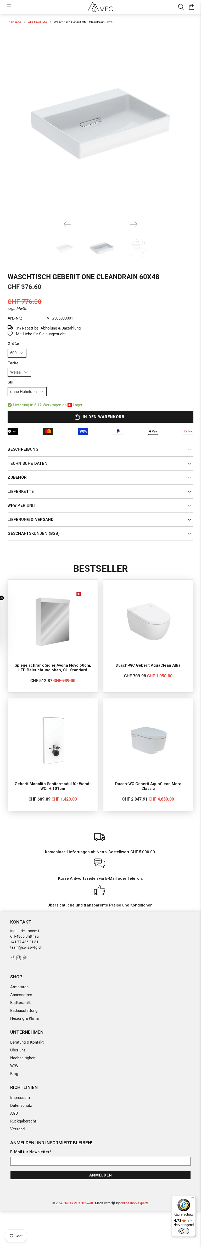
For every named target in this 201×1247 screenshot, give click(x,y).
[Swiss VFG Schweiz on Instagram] (18, 959)
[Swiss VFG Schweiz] (100, 7)
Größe (13, 343)
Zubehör (17, 477)
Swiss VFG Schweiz (78, 1203)
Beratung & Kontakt (27, 1042)
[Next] (134, 224)
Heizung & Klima (24, 1018)
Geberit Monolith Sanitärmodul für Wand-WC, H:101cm (53, 786)
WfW (14, 1066)
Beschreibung (23, 449)
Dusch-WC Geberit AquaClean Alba (148, 665)
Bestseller (100, 568)
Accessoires (21, 994)
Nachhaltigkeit (23, 1058)
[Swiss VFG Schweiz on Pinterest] (24, 959)
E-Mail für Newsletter (30, 1151)
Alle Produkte (37, 22)
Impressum (20, 1097)
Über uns (18, 1050)
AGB (14, 1113)
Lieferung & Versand (31, 519)
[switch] (183, 1231)
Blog (14, 1073)
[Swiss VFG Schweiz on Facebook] (12, 959)
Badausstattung (23, 1010)
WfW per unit (22, 505)
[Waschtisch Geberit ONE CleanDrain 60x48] (100, 124)
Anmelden (100, 1175)
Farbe (13, 363)
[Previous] (67, 224)
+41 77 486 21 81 (24, 942)
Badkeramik (20, 1002)
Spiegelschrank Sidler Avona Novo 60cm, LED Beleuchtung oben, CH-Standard (53, 667)
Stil (10, 382)
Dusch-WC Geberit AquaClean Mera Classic (148, 786)
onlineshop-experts (134, 1203)
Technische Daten (27, 463)
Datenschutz (21, 1105)
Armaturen (19, 987)
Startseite (14, 22)
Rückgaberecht (23, 1121)
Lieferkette (21, 491)
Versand (17, 1129)
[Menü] (192, 1199)
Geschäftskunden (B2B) (34, 533)
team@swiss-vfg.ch (26, 947)
